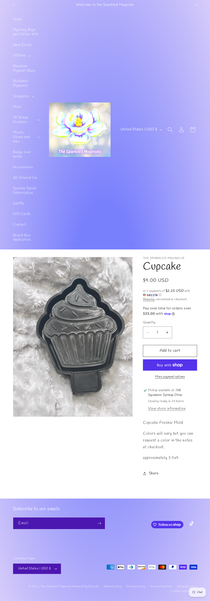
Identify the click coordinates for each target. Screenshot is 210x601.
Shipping (149, 299)
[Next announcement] (196, 5)
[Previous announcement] (13, 5)
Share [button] (154, 473)
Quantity (149, 322)
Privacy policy (136, 586)
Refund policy (112, 586)
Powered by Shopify (85, 586)
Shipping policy (187, 586)
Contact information (184, 591)
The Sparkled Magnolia (55, 586)
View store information (167, 408)
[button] (21, 55)
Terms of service (161, 586)
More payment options (170, 377)
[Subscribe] (99, 523)
